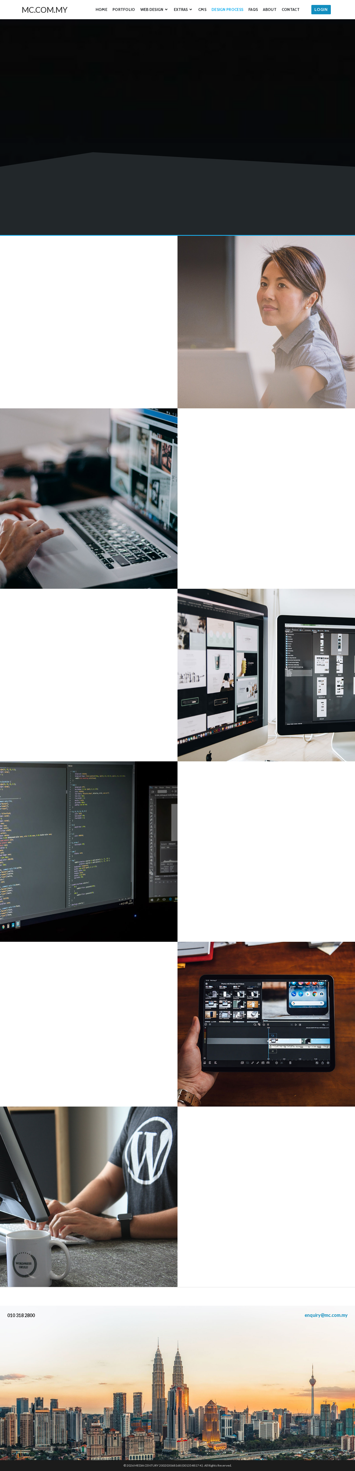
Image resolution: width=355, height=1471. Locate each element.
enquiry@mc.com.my (326, 1315)
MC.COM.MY (45, 9)
